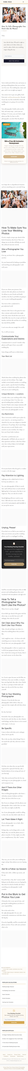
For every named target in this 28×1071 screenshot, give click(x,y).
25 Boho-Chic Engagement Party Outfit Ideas (12, 1038)
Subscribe (14, 564)
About (4, 1054)
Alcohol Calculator (6, 998)
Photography (6, 967)
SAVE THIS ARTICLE (14, 60)
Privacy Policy (17, 1054)
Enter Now (14, 156)
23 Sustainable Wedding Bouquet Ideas (11, 1046)
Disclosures (12, 1056)
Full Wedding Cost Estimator (8, 990)
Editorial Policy (20, 1056)
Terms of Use (12, 1068)
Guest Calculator (6, 994)
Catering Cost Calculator (7, 1002)
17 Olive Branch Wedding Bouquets (10, 1042)
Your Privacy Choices (14, 1067)
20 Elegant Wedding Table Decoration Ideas (12, 1034)
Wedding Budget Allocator (8, 986)
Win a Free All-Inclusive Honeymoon (14, 142)
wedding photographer (14, 97)
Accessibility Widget (20, 1068)
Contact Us (9, 1054)
